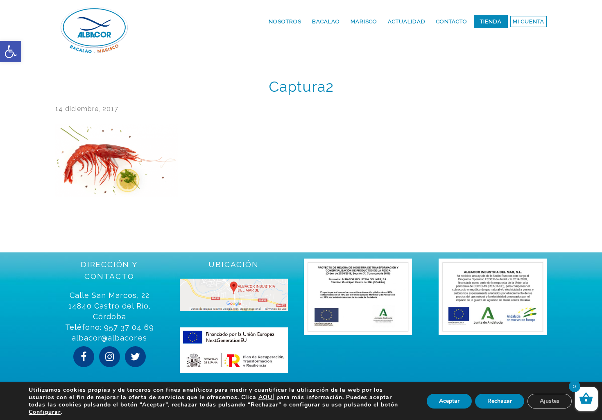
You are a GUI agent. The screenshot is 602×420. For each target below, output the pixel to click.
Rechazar (499, 401)
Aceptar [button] (449, 401)
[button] (10, 51)
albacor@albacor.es (109, 338)
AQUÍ (266, 397)
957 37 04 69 (129, 327)
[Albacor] (124, 30)
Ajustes (549, 401)
